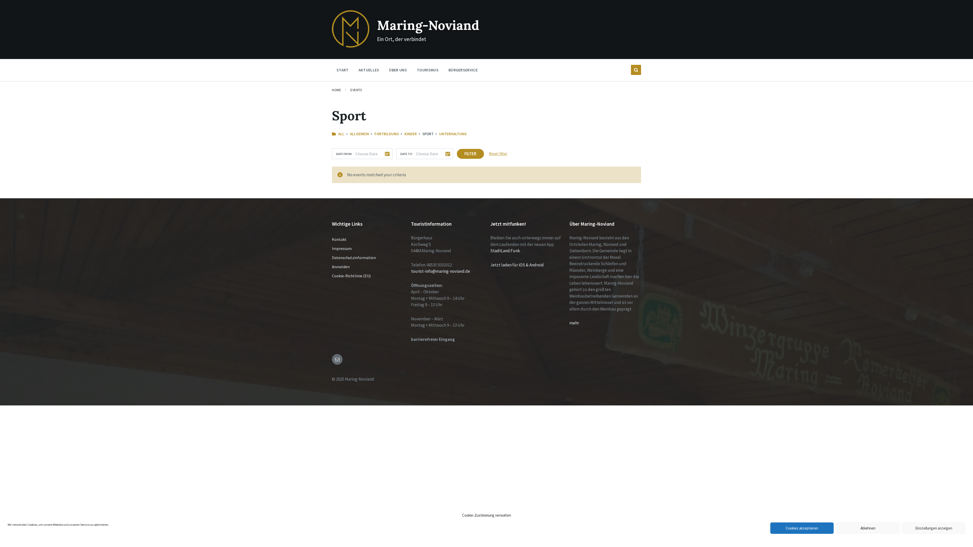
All (341, 133)
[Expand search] (636, 70)
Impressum (342, 248)
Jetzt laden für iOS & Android (517, 265)
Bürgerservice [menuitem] (463, 69)
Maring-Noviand (428, 25)
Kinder (410, 133)
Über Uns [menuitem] (398, 69)
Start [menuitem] (342, 69)
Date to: (406, 154)
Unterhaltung (453, 133)
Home (336, 90)
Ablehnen (867, 528)
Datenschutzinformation (354, 257)
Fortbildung (387, 133)
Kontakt (339, 239)
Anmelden (341, 266)
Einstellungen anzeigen (933, 528)
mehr (574, 323)
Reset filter (498, 153)
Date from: (344, 154)
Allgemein (359, 133)
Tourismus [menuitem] (428, 69)
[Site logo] (350, 46)
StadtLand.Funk (505, 250)
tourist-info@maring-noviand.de (440, 271)
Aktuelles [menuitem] (369, 69)
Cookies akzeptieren (802, 528)
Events (356, 90)
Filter (470, 154)
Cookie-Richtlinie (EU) (351, 275)
